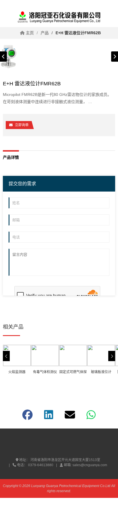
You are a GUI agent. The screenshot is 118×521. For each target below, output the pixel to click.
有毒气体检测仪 (45, 372)
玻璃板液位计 (101, 372)
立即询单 (22, 125)
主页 (29, 33)
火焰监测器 (16, 372)
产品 (45, 33)
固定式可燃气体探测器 (73, 372)
